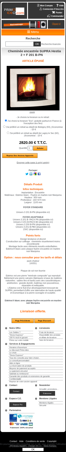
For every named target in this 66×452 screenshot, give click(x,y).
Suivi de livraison (46, 340)
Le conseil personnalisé (19, 360)
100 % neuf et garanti (18, 338)
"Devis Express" (16, 335)
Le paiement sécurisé (18, 371)
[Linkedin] (31, 174)
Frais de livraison (46, 332)
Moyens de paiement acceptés (22, 368)
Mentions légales (46, 403)
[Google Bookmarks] (35, 174)
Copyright (51, 441)
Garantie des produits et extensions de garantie (29, 376)
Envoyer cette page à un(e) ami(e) (33, 162)
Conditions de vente (35, 441)
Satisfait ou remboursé (19, 374)
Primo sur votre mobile (19, 340)
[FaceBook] (39, 174)
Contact (13, 441)
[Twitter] (27, 174)
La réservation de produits (20, 366)
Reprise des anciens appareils (20, 156)
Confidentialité (15, 379)
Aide (21, 441)
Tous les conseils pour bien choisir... (24, 358)
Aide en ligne (14, 363)
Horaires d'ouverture (18, 347)
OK (33, 449)
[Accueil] (15, 11)
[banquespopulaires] (21, 429)
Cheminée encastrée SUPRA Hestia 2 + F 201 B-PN (34, 53)
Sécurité (42, 405)
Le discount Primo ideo (19, 350)
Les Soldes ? (14, 332)
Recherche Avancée (51, 44)
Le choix (13, 353)
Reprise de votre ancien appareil (23, 381)
